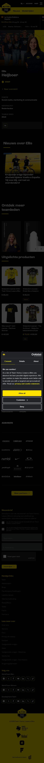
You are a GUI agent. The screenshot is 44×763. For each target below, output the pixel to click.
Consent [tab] (8, 361)
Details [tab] (22, 361)
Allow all (22, 393)
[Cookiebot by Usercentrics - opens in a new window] (31, 354)
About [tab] (36, 361)
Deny (22, 407)
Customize (20, 400)
